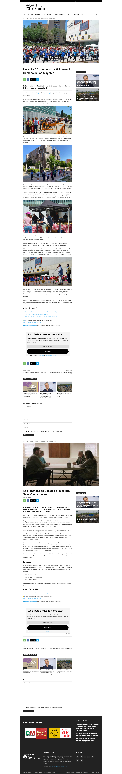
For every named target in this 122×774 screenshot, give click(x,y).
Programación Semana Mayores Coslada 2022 (36, 314)
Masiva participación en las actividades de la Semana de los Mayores (42, 312)
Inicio (24, 18)
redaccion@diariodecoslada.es (58, 767)
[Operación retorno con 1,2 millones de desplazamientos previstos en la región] (64, 387)
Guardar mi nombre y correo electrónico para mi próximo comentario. (44, 431)
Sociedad (76, 14)
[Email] (34, 79)
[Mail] (88, 1)
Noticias (26, 14)
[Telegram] (91, 1)
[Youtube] (98, 1)
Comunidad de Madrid (60, 14)
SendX (68, 357)
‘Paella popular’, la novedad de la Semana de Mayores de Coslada (41, 316)
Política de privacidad (75, 772)
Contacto (97, 772)
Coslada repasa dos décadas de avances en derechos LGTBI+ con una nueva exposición (31, 395)
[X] (93, 1)
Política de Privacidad (51, 355)
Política (70, 14)
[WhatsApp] (95, 1)
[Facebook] (84, 1)
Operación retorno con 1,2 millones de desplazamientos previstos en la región (64, 395)
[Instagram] (86, 1)
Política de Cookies (84, 772)
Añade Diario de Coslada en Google (32, 322)
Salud (43, 14)
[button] (97, 14)
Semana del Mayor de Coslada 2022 (41, 94)
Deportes (49, 14)
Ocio (32, 14)
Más (82, 14)
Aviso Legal (41, 355)
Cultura (37, 14)
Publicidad (92, 772)
